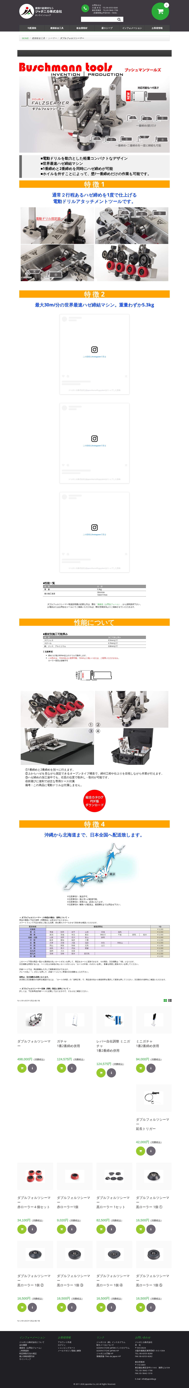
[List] (170, 1000)
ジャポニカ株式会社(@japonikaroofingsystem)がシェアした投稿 (94, 390)
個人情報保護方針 (27, 1356)
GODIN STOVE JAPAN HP (107, 1350)
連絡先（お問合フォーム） (30, 1347)
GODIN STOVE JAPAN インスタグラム (113, 1347)
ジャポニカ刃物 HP (104, 1353)
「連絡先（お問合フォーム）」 (109, 604)
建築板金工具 (38, 38)
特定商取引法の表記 (28, 1353)
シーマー (52, 38)
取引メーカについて (105, 1345)
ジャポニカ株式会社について (31, 1342)
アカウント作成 (64, 1342)
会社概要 (23, 1345)
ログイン (62, 1345)
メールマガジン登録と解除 (69, 1350)
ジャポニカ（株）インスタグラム (110, 1342)
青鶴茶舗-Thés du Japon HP (108, 1356)
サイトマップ (25, 1359)
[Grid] (165, 1000)
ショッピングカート (66, 1347)
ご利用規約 (24, 1350)
